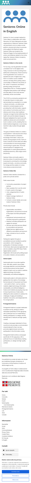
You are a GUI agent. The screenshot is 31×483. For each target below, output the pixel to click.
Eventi (3, 401)
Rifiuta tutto (15, 479)
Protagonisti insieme (7, 409)
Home (3, 395)
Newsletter (5, 424)
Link (3, 411)
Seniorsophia (5, 403)
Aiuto (3, 413)
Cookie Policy (5, 434)
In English (4, 440)
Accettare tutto (16, 471)
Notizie (4, 399)
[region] (15, 470)
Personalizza (15, 475)
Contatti (4, 415)
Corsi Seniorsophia (9, 405)
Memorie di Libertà (7, 407)
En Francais (5, 438)
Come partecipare (7, 430)
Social (3, 426)
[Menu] (28, 2)
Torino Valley (13, 369)
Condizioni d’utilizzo (7, 436)
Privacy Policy (6, 432)
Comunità (4, 397)
